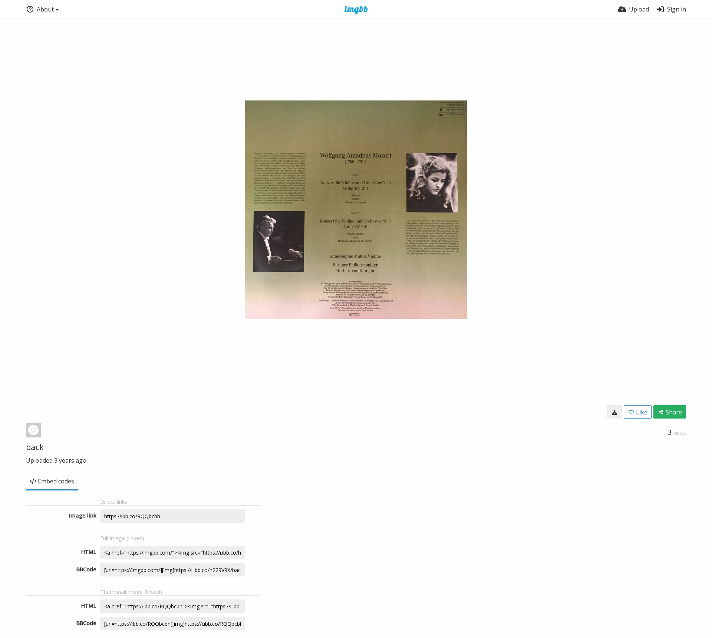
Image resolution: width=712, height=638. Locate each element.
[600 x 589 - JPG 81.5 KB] (614, 412)
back (35, 446)
